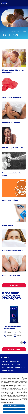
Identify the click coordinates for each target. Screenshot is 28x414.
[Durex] (4, 3)
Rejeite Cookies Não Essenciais (14, 408)
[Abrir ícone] (22, 3)
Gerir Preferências (14, 412)
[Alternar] (25, 3)
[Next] (24, 342)
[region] (14, 393)
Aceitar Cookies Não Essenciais (14, 405)
